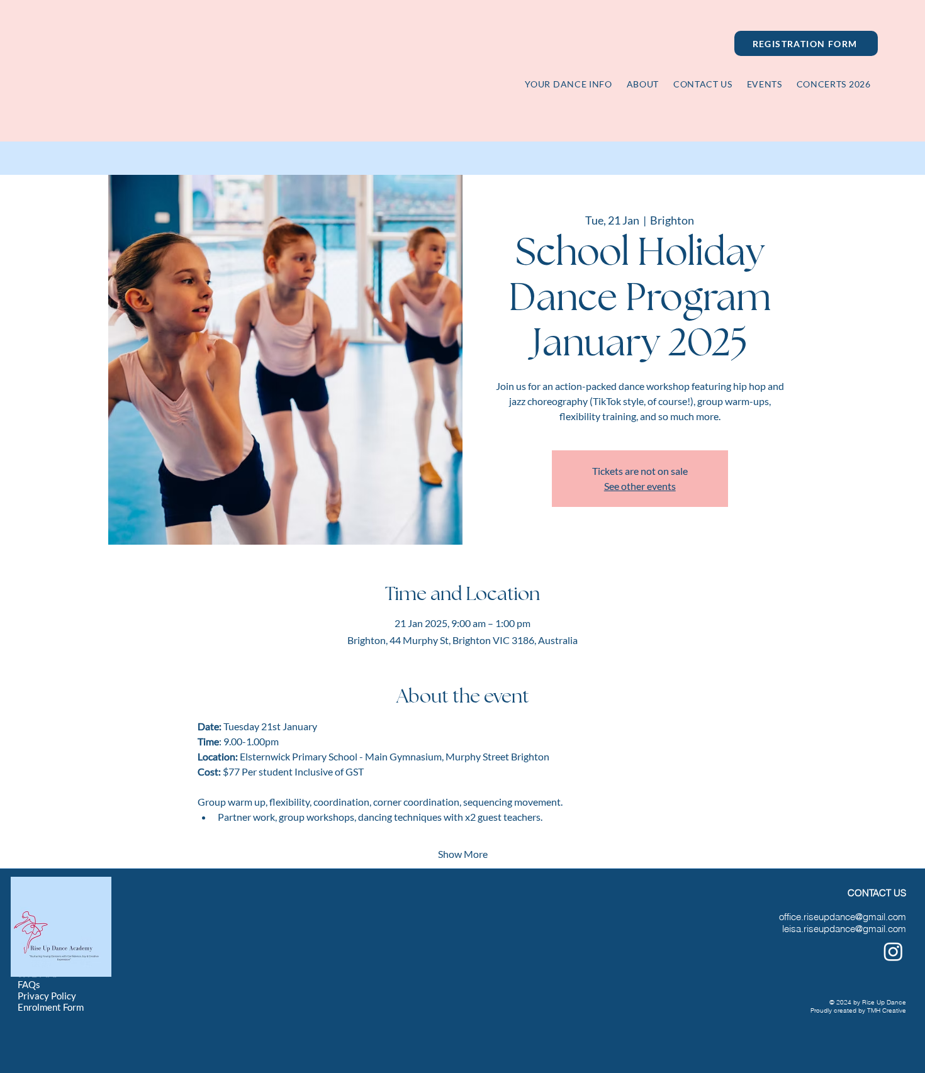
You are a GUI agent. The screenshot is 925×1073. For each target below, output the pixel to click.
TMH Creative (886, 1010)
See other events (640, 486)
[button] (833, 84)
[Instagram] (893, 951)
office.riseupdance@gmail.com (842, 917)
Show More (463, 854)
